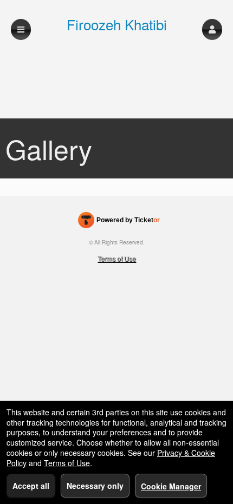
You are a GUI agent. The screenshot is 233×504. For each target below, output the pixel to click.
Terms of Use (117, 258)
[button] (212, 29)
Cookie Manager (171, 486)
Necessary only (95, 485)
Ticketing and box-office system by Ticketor (119, 222)
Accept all (30, 485)
